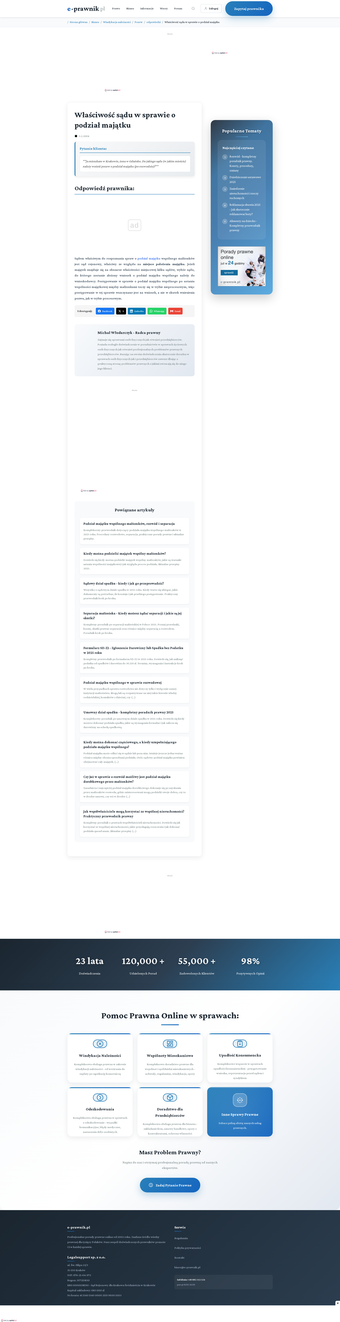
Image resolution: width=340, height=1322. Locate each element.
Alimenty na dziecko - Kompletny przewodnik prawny (245, 225)
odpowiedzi (153, 22)
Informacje (147, 8)
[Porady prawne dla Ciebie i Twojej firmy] (242, 285)
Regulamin (181, 1238)
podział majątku (148, 258)
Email (177, 311)
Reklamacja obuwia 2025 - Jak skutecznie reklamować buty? (245, 209)
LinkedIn (139, 311)
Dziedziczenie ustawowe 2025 (245, 179)
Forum (178, 8)
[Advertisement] (170, 62)
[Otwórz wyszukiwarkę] (193, 8)
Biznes (130, 8)
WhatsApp (159, 311)
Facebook (107, 311)
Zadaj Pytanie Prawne (173, 1185)
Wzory (164, 8)
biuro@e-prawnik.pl (187, 1267)
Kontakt (179, 1257)
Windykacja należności (117, 22)
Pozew (139, 22)
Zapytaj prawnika (249, 9)
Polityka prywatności (187, 1248)
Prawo (116, 8)
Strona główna (78, 22)
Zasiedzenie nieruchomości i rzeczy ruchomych (244, 193)
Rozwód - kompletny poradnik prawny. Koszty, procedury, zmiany (243, 163)
